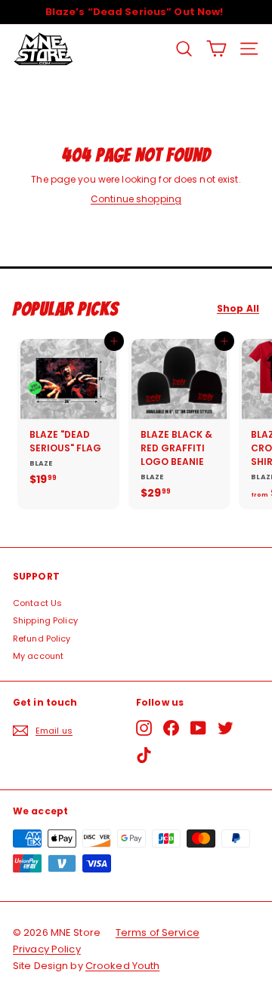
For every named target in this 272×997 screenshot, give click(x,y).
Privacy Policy (47, 949)
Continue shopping (136, 198)
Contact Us (37, 603)
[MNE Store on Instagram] (144, 728)
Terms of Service (157, 932)
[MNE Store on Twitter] (225, 728)
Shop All (238, 309)
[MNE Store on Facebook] (171, 728)
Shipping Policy (45, 620)
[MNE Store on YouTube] (198, 728)
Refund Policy (42, 638)
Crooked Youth (122, 966)
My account (38, 656)
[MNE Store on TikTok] (144, 755)
